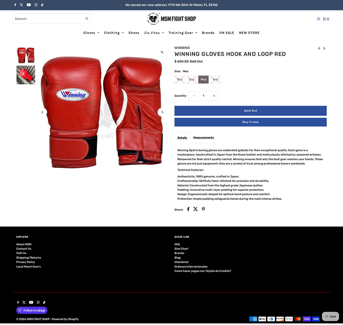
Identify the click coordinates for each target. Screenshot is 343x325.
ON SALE (226, 33)
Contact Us (23, 248)
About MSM (23, 244)
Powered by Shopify (65, 319)
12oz (192, 79)
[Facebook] (14, 5)
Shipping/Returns (28, 257)
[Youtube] (28, 5)
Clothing (112, 33)
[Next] (162, 112)
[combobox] (47, 19)
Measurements (203, 137)
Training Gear (181, 33)
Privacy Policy (25, 262)
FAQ (177, 244)
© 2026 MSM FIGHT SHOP (33, 319)
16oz (215, 79)
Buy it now (251, 122)
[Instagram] (35, 5)
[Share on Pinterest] (203, 209)
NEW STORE (249, 33)
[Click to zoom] (162, 52)
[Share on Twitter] (195, 209)
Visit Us (21, 253)
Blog (177, 257)
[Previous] (42, 112)
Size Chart (181, 248)
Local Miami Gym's (28, 266)
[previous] (319, 48)
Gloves (89, 33)
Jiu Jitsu (152, 33)
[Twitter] (21, 5)
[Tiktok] (41, 5)
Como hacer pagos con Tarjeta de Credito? (202, 271)
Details (182, 137)
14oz (203, 79)
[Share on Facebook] (188, 209)
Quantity (180, 95)
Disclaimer (181, 262)
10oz (180, 79)
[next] (324, 48)
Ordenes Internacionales (190, 266)
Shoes (133, 33)
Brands (208, 33)
